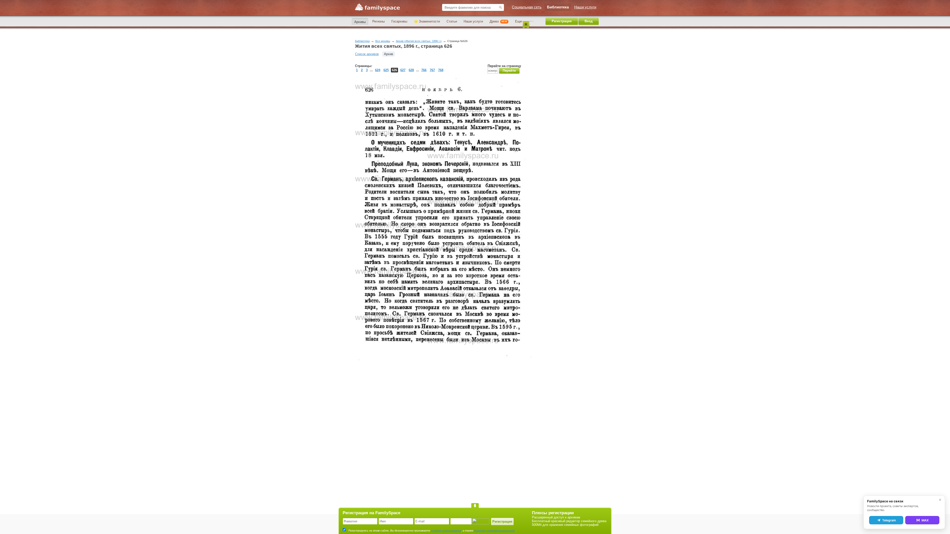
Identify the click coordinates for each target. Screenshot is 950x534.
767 (432, 70)
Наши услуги (473, 21)
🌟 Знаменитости (427, 21)
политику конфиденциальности (494, 530)
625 (386, 70)
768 (440, 70)
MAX (925, 520)
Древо (498, 21)
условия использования (446, 530)
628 (411, 70)
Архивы (360, 22)
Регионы (378, 21)
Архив (388, 54)
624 (377, 70)
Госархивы (399, 21)
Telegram (889, 520)
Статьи (452, 21)
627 (402, 70)
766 (424, 70)
